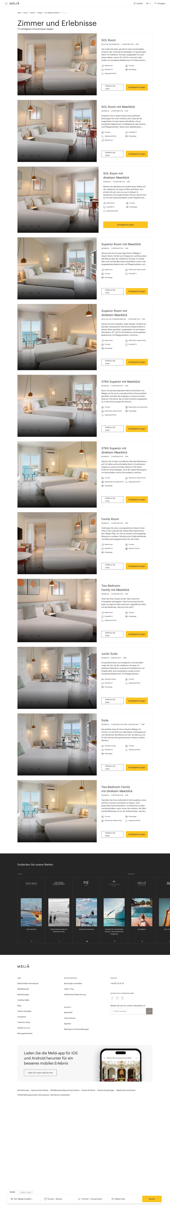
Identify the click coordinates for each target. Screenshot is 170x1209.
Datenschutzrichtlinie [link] (39, 1090)
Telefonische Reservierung (75, 994)
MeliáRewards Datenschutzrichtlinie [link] (64, 1090)
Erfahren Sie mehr (110, 87)
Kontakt (114, 978)
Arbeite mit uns (23, 1028)
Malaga (40, 13)
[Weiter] (38, 89)
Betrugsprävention (24, 1033)
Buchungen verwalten (73, 983)
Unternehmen (69, 1018)
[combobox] (149, 3)
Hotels (25, 13)
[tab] (12, 1192)
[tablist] (85, 1192)
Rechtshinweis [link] (23, 1090)
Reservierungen (70, 978)
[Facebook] (112, 998)
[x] (122, 998)
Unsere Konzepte (24, 1011)
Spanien (32, 13)
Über (19, 978)
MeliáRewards (23, 989)
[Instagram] (117, 998)
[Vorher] (23, 89)
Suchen (152, 1199)
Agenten (67, 1024)
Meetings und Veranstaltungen (76, 1029)
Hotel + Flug (69, 989)
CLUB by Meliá (23, 1000)
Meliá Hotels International (27, 983)
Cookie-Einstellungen (105, 1090)
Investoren (21, 1017)
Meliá (19, 13)
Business (67, 1007)
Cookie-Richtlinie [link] (88, 1090)
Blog (19, 1005)
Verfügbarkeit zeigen (136, 87)
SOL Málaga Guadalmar (52, 13)
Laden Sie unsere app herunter (40, 1073)
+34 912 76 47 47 (117, 983)
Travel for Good (23, 1022)
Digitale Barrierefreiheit (125, 1090)
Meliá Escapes (23, 994)
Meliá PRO (68, 1012)
